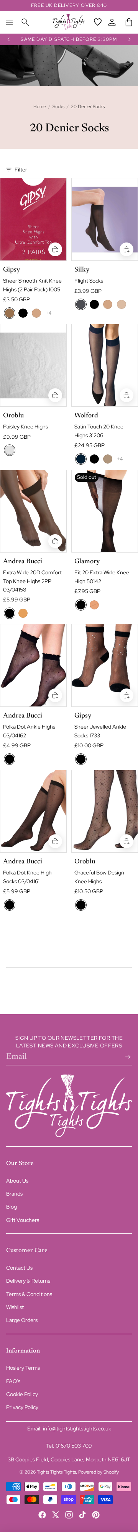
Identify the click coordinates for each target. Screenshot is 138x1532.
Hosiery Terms (23, 1367)
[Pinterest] (95, 1514)
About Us (17, 1180)
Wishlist (15, 1307)
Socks (58, 106)
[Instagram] (69, 1514)
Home (39, 106)
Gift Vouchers (22, 1220)
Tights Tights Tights (56, 1472)
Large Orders (22, 1320)
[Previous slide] (8, 39)
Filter (21, 169)
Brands (14, 1193)
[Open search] (25, 22)
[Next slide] (129, 39)
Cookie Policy (22, 1394)
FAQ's (13, 1381)
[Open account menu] (112, 22)
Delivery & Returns (28, 1280)
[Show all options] (48, 312)
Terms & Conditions (29, 1294)
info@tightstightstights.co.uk (77, 1428)
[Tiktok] (82, 1514)
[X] (55, 1514)
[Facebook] (42, 1514)
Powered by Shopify (98, 1472)
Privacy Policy (22, 1407)
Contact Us (19, 1267)
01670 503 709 (74, 1445)
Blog (11, 1206)
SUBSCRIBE (126, 1057)
